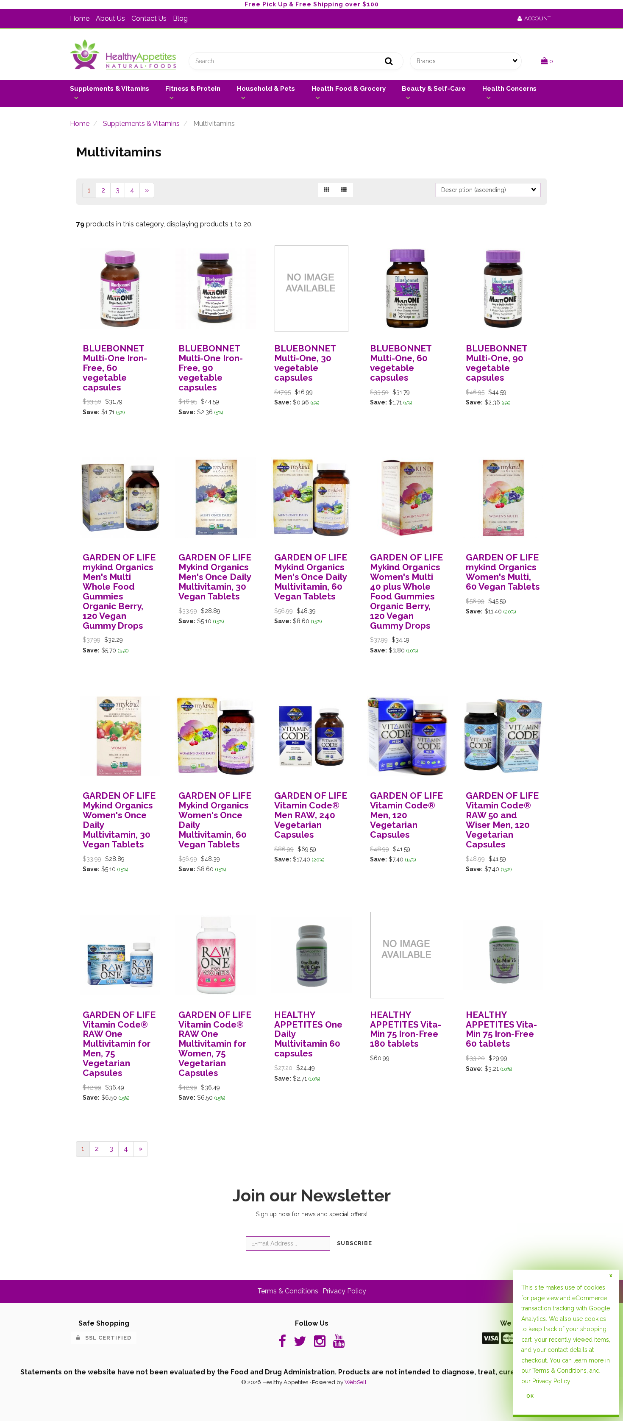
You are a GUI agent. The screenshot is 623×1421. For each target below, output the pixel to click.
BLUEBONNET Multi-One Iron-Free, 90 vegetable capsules (210, 368)
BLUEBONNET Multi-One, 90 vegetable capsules (496, 363)
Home (79, 18)
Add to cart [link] (137, 449)
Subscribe (354, 1243)
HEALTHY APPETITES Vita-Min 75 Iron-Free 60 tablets (501, 1029)
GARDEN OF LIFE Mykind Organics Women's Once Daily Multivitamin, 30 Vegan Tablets (119, 819)
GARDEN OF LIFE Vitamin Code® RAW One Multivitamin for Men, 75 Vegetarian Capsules (119, 1043)
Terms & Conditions (287, 1291)
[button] (547, 61)
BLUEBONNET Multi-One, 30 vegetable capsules (305, 363)
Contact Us (149, 18)
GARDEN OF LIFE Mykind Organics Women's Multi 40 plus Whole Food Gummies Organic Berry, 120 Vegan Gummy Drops (406, 591)
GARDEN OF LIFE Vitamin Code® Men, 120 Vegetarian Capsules (406, 815)
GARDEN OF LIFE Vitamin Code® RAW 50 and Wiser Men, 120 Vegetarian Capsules (502, 819)
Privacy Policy (344, 1291)
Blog (180, 18)
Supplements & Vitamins (141, 124)
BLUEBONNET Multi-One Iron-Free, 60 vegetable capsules (115, 368)
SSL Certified (105, 1338)
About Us (110, 18)
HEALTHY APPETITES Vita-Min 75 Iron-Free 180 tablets (405, 1029)
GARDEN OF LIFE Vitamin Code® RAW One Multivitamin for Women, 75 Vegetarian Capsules (214, 1043)
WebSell (356, 1382)
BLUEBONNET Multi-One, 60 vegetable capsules (400, 363)
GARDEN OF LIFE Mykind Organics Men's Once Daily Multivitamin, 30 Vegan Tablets (214, 577)
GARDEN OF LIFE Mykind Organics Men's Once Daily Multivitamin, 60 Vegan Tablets (310, 577)
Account (536, 18)
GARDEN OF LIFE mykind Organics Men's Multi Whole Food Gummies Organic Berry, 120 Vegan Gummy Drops (119, 591)
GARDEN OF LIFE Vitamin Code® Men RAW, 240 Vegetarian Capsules (310, 815)
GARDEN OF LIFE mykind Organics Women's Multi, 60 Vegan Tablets (503, 572)
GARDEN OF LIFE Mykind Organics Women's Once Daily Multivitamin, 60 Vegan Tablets (214, 819)
